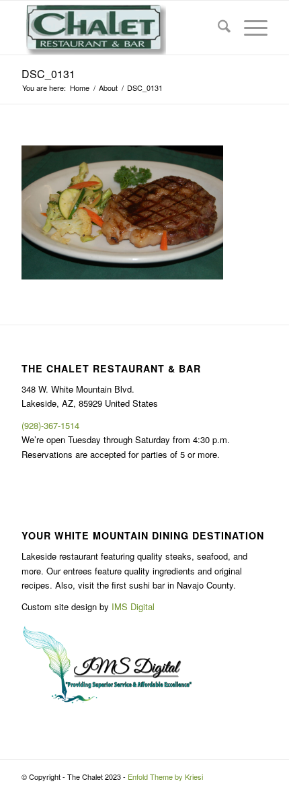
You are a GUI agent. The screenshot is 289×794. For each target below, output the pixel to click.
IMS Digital (133, 606)
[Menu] (249, 28)
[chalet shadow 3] (120, 28)
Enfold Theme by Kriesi (165, 776)
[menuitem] (217, 28)
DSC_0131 (48, 73)
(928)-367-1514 (50, 425)
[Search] (217, 28)
